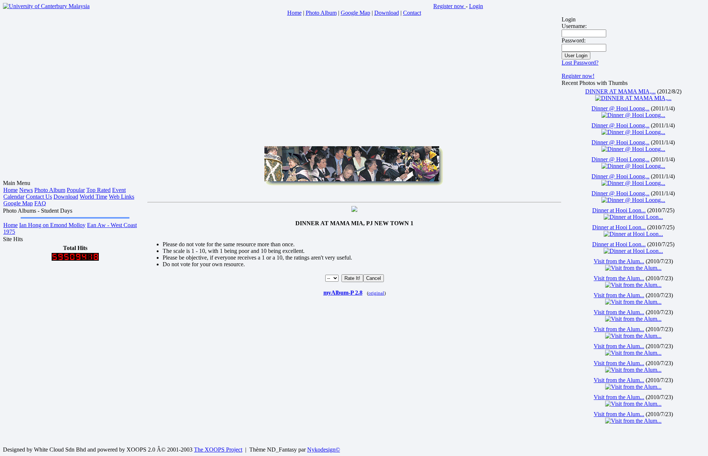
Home (10, 190)
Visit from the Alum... (619, 261)
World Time (93, 196)
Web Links (121, 196)
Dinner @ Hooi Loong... (620, 108)
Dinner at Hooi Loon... (619, 210)
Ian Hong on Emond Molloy (52, 225)
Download (65, 196)
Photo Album (49, 190)
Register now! (578, 76)
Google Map (18, 203)
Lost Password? (580, 62)
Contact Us (39, 196)
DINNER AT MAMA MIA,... (620, 91)
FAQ (40, 203)
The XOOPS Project (218, 449)
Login (476, 6)
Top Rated (98, 190)
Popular (76, 190)
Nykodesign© (323, 449)
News (26, 190)
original (376, 293)
